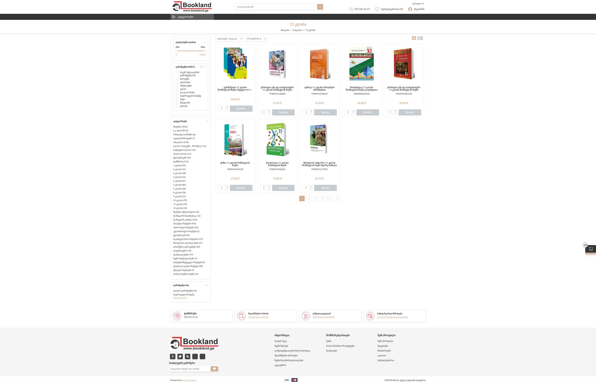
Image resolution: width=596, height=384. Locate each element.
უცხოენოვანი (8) (181, 235)
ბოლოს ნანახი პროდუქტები (340, 346)
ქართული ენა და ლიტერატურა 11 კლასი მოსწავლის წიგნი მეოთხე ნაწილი (277, 88)
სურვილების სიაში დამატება (251, 60)
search (201, 67)
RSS (187, 356)
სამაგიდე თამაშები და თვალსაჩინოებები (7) (184, 136)
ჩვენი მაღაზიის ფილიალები (289, 360)
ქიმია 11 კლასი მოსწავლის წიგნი (235, 164)
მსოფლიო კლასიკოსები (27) (188, 243)
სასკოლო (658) (181, 142)
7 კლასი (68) (179, 188)
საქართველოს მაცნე (190, 96)
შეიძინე (241, 108)
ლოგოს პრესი (187, 92)
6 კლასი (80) (179, 185)
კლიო (183, 89)
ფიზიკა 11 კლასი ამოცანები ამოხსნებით (320, 88)
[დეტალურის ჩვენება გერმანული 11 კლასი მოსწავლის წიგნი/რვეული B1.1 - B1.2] (235, 64)
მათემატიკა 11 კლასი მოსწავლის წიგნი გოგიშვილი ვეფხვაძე (362, 88)
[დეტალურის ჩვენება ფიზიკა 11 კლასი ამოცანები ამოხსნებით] (319, 64)
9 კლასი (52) (179, 196)
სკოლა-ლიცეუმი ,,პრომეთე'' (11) (189, 146)
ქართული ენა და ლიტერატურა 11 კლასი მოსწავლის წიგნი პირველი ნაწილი (403, 88)
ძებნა (320, 7)
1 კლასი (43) (179, 165)
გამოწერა (214, 368)
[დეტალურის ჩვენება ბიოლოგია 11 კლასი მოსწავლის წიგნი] (277, 139)
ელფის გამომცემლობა (185, 290)
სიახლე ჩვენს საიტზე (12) (185, 274)
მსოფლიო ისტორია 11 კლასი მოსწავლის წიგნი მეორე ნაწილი (319, 164)
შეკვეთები (383, 346)
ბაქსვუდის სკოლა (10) (184, 150)
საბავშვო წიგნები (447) (184, 223)
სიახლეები (331, 350)
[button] (226, 107)
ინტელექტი (186, 85)
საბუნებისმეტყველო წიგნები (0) (189, 262)
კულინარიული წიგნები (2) (186, 231)
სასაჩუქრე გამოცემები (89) (186, 247)
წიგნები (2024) (180, 126)
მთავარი (285, 30)
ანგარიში (419, 9)
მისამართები (384, 350)
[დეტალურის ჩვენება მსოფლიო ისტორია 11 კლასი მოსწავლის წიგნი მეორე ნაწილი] (319, 139)
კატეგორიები (185, 16)
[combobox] (233, 38)
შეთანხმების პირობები (286, 355)
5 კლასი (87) (179, 181)
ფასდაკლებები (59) (183, 254)
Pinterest (202, 356)
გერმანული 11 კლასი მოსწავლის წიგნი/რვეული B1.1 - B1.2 (235, 88)
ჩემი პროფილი (385, 341)
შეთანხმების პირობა (258, 313)
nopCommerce (189, 380)
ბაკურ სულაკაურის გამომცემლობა (189, 74)
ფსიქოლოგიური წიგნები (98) (188, 266)
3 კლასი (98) (179, 173)
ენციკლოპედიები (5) (183, 270)
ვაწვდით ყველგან (322, 313)
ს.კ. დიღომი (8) (180, 130)
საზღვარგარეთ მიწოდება (389, 313)
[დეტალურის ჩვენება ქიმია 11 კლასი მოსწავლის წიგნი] (235, 139)
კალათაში (251, 48)
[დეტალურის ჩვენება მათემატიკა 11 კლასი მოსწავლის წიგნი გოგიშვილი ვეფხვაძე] (362, 64)
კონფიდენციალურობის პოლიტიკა (292, 350)
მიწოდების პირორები (324, 317)
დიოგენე (184, 79)
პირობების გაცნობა (258, 317)
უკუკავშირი (280, 365)
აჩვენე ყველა (180, 298)
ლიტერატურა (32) (182, 250)
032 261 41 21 (362, 9)
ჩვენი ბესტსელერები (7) (185, 258)
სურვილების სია (386, 360)
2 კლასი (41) (179, 169)
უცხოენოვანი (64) (182, 157)
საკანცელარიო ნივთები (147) (188, 239)
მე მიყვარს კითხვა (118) (185, 219)
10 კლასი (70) (180, 200)
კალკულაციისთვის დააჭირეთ (392, 317)
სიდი (182, 99)
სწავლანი (185, 102)
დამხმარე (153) (181, 161)
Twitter (180, 356)
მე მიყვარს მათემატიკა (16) (187, 216)
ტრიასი (183, 106)
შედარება (251, 54)
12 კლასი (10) (180, 208)
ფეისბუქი (172, 356)
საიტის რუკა (281, 341)
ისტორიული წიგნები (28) (185, 227)
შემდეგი (337, 198)
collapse (204, 42)
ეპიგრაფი (185, 82)
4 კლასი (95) (179, 177)
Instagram (195, 356)
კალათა (382, 355)
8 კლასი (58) (179, 192)
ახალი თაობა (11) (182, 154)
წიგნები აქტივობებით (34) (186, 212)
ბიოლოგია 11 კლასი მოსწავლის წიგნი (277, 164)
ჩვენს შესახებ (281, 346)
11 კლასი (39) (180, 204)
